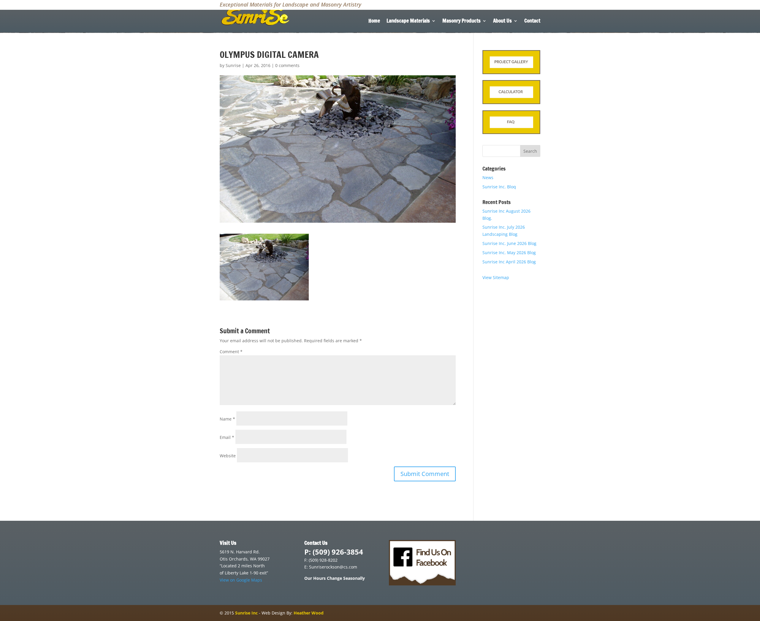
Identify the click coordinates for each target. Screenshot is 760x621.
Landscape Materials (408, 21)
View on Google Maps (241, 580)
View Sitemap (495, 277)
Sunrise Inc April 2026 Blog (509, 262)
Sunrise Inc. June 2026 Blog (509, 243)
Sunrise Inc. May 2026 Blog (509, 252)
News (487, 177)
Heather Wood (309, 613)
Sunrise (233, 65)
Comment (231, 351)
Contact (532, 21)
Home (374, 21)
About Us (502, 21)
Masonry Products (461, 21)
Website (228, 455)
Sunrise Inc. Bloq (499, 187)
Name (227, 419)
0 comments (287, 65)
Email (227, 437)
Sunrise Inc (246, 613)
